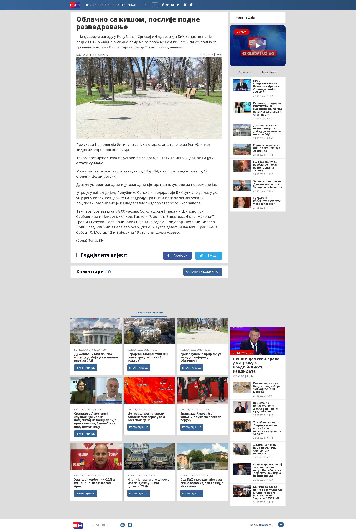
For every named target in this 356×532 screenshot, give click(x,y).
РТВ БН (119, 5)
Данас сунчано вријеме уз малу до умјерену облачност (200, 357)
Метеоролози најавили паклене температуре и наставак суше (146, 416)
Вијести (105, 5)
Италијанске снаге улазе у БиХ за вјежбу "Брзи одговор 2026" (148, 482)
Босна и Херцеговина (149, 312)
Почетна (91, 5)
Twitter (212, 255)
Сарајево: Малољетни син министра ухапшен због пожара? (147, 357)
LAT (146, 5)
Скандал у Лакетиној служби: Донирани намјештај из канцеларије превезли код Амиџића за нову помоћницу (95, 420)
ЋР (154, 5)
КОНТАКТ (131, 5)
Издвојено (245, 72)
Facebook (180, 255)
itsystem (265, 525)
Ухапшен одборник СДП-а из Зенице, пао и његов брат (94, 482)
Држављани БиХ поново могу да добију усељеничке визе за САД (96, 357)
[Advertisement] (119, 296)
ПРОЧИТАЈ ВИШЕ (85, 367)
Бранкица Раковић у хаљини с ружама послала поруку (201, 416)
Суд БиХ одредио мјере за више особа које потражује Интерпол (201, 482)
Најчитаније (269, 72)
